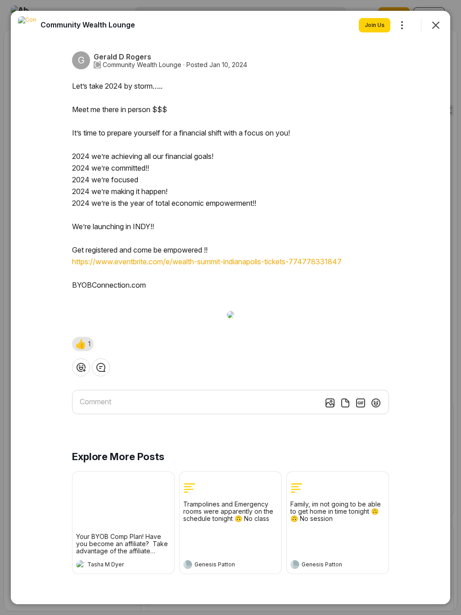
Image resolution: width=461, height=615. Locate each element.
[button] (83, 344)
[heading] (114, 565)
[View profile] (80, 564)
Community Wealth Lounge (142, 64)
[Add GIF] (360, 403)
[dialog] (230, 307)
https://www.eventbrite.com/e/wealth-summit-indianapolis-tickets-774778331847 (207, 261)
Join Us (374, 25)
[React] (81, 367)
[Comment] (101, 367)
